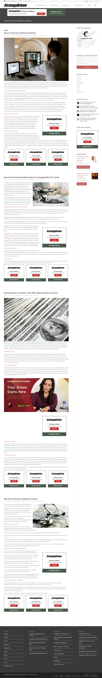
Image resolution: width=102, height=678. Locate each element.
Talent (78, 88)
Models (55, 657)
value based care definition (12, 565)
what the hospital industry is (12, 362)
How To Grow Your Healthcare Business (20, 33)
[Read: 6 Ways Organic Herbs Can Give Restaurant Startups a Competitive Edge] (78, 107)
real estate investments (31, 209)
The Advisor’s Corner (59, 664)
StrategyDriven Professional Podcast (88, 651)
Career (78, 90)
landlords (15, 199)
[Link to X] (89, 1)
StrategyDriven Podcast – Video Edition (88, 637)
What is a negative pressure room (12, 104)
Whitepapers (57, 661)
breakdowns (63, 444)
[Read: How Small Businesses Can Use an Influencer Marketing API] (78, 103)
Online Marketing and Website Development (20, 35)
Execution (79, 78)
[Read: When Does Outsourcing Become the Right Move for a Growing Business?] (78, 111)
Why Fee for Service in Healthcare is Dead (20, 499)
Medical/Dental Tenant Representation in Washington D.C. (20, 237)
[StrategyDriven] (16, 5)
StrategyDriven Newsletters (60, 642)
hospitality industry (10, 354)
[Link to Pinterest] (97, 1)
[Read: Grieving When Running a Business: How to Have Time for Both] (78, 115)
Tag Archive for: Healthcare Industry (17, 21)
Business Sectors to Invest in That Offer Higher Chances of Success (31, 293)
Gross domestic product (42, 252)
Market (78, 80)
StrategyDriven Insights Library (61, 634)
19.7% (34, 82)
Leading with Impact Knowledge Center (38, 653)
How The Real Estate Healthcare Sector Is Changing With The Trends (31, 177)
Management (80, 83)
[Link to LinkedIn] (85, 1)
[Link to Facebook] (92, 1)
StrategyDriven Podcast (84, 634)
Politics (78, 87)
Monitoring (79, 82)
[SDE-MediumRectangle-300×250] (54, 135)
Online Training (57, 650)
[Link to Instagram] (94, 1)
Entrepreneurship (17, 295)
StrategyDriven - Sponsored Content (39, 35)
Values (78, 85)
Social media (7, 116)
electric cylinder (55, 369)
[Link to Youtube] (87, 1)
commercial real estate (45, 217)
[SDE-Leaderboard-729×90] (36, 15)
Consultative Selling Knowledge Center (38, 639)
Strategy (79, 76)
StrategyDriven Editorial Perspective (18, 179)
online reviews (29, 133)
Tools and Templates (59, 653)
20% (10, 342)
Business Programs (64, 646)
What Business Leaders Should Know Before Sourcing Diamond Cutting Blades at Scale (88, 119)
